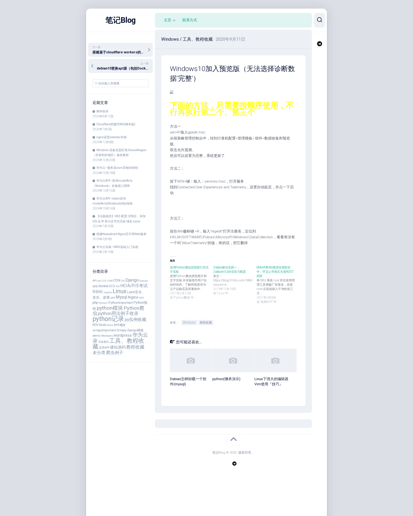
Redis (102, 325)
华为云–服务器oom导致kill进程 (117, 167)
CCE (104, 280)
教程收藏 (135, 347)
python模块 (110, 308)
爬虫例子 (114, 352)
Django (132, 280)
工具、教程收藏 (118, 343)
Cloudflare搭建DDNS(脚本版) (115, 124)
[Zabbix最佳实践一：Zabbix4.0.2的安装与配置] (234, 280)
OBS (141, 297)
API (94, 280)
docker (103, 286)
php (95, 303)
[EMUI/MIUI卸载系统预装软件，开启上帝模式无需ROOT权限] (278, 284)
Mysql (121, 297)
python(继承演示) (226, 379)
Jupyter (107, 292)
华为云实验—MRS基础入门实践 (117, 247)
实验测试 (103, 341)
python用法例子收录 (118, 313)
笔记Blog (120, 20)
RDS (95, 325)
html (97, 291)
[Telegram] (319, 43)
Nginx (133, 297)
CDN (116, 280)
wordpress (123, 335)
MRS (112, 297)
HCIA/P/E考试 (134, 285)
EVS (118, 286)
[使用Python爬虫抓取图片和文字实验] (191, 282)
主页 (167, 20)
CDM (110, 280)
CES (123, 280)
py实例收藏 (135, 319)
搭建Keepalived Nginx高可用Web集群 (121, 234)
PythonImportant (120, 303)
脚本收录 (102, 111)
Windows (107, 335)
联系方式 (189, 20)
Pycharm (103, 303)
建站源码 (118, 347)
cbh (99, 280)
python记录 (108, 318)
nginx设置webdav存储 (111, 137)
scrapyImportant (104, 330)
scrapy (119, 324)
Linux (119, 291)
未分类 (98, 352)
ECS (112, 286)
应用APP (104, 347)
